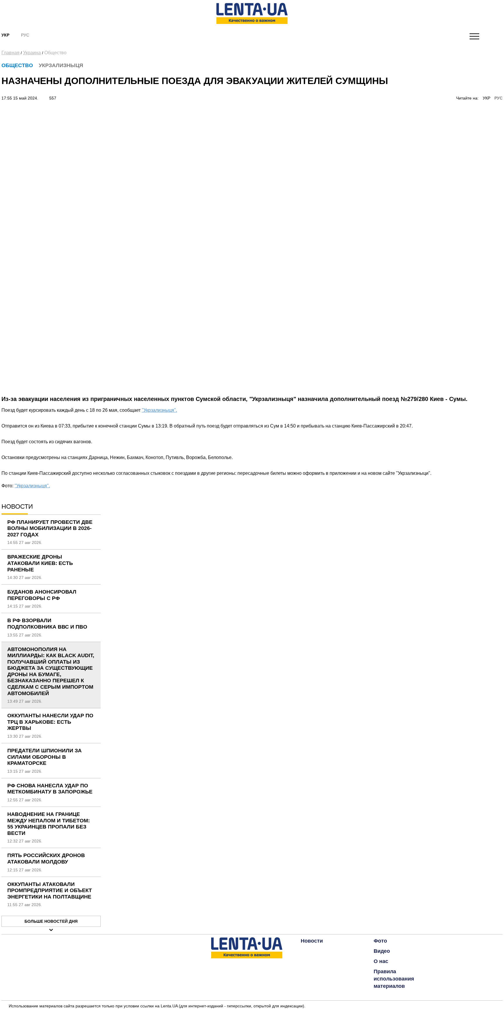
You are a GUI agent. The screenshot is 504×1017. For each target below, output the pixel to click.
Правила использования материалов (394, 979)
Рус (25, 35)
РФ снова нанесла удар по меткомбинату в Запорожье (49, 789)
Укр (5, 35)
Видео (382, 951)
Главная (10, 52)
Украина (32, 52)
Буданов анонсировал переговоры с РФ (41, 595)
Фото (380, 941)
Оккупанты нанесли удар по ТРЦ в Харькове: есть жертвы (50, 722)
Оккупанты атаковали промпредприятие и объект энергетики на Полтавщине (49, 890)
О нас (381, 961)
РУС (498, 98)
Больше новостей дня (51, 921)
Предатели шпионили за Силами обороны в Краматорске (44, 757)
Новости (312, 941)
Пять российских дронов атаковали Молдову (46, 858)
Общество (55, 52)
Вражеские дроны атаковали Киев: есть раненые (40, 563)
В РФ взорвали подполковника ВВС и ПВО (47, 623)
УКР (486, 98)
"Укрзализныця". (159, 410)
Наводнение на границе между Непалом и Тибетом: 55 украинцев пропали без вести (48, 823)
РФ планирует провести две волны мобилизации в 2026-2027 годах (49, 528)
